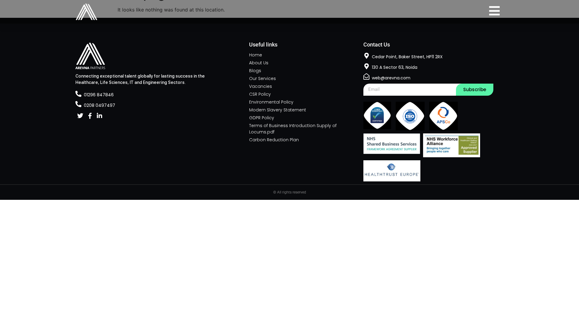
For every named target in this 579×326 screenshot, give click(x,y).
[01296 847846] (78, 94)
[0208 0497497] (78, 104)
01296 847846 (99, 95)
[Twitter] (80, 116)
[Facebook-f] (90, 116)
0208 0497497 (99, 105)
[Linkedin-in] (99, 116)
